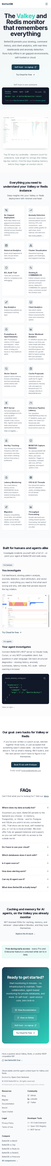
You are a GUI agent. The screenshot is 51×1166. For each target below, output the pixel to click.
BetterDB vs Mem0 (9, 1141)
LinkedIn (33, 1099)
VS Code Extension (38, 1123)
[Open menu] (46, 3)
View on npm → (8, 707)
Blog (4, 1096)
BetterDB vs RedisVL (10, 1153)
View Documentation (27, 1010)
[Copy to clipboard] (44, 92)
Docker (8, 92)
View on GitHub (27, 1018)
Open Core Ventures (20, 1077)
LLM (27, 92)
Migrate (5, 1100)
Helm (15, 92)
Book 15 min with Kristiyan (25, 765)
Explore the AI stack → (25, 934)
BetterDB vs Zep (8, 1145)
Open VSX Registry (38, 1126)
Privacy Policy (7, 1123)
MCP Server (35, 1130)
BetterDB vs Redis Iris (10, 1149)
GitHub (33, 1095)
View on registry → (11, 431)
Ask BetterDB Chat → (14, 1060)
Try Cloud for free (24, 75)
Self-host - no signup (24, 67)
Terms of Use (7, 1127)
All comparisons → (10, 1161)
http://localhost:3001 (20, 100)
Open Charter (7, 1112)
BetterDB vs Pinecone (11, 1157)
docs (46, 796)
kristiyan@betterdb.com (31, 771)
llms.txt (4, 1108)
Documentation (8, 1104)
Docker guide (41, 100)
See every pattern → (36, 236)
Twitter (33, 1102)
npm (21, 92)
